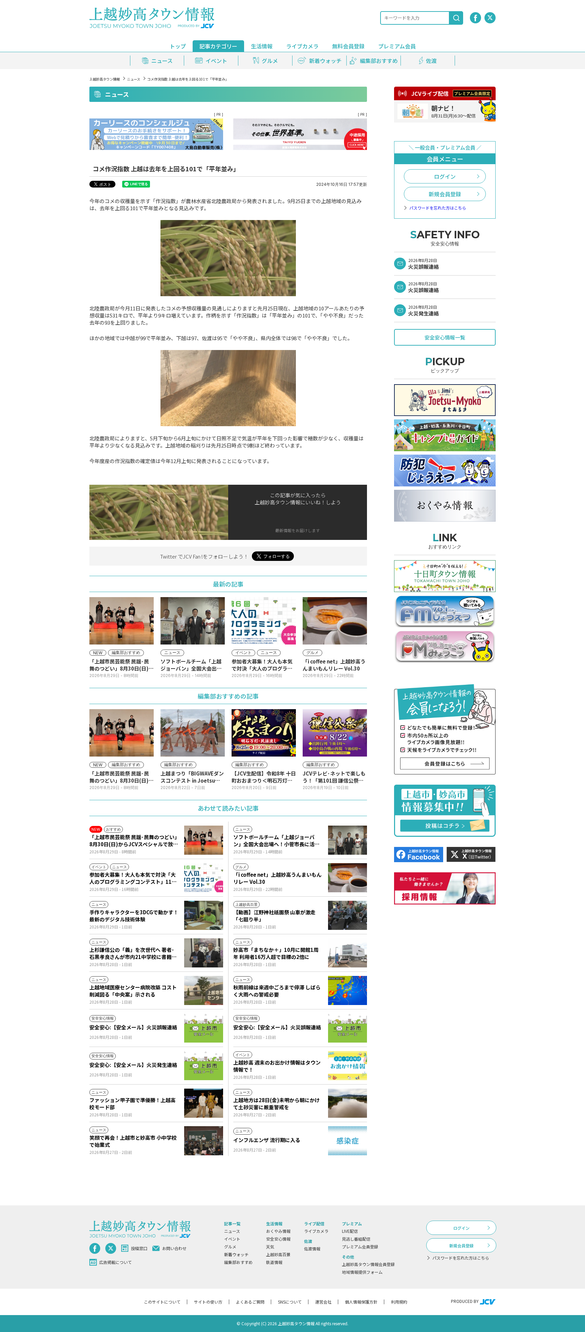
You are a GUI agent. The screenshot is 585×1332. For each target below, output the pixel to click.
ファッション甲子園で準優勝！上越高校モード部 (132, 1103)
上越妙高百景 (278, 1254)
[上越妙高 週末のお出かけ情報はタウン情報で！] (347, 1065)
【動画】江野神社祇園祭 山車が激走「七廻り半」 (274, 916)
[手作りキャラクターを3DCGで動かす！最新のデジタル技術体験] (203, 915)
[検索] (456, 18)
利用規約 (399, 1302)
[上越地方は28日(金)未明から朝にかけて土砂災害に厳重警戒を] (347, 1103)
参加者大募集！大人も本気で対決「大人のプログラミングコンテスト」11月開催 (133, 878)
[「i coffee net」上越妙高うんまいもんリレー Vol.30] (347, 877)
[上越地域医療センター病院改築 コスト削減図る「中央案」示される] (203, 990)
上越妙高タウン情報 (104, 79)
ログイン (445, 176)
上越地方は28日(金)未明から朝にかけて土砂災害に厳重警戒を (276, 1103)
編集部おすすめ (238, 1262)
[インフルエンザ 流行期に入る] (347, 1140)
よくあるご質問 (250, 1302)
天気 (270, 1246)
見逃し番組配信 (356, 1239)
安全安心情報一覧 (445, 337)
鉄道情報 (274, 1262)
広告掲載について (115, 1262)
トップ (178, 46)
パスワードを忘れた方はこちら (437, 208)
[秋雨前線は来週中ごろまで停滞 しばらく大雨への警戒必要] (347, 990)
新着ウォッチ (236, 1254)
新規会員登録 (445, 194)
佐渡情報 (312, 1248)
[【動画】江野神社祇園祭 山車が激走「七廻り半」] (347, 915)
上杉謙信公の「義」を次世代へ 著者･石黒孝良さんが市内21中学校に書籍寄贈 (133, 953)
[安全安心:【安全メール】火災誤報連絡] (203, 1028)
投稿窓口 (139, 1248)
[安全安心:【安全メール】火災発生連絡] (203, 1065)
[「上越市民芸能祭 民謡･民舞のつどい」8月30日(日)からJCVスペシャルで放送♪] (203, 840)
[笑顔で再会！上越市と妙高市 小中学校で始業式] (203, 1140)
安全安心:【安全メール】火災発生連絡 (133, 1064)
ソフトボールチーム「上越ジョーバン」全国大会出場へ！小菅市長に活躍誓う (276, 840)
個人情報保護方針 (361, 1302)
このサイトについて (162, 1302)
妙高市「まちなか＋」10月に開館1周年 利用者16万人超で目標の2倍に (276, 953)
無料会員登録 (348, 46)
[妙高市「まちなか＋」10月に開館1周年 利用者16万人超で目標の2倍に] (347, 952)
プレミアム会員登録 (360, 1246)
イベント (232, 1239)
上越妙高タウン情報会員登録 (368, 1264)
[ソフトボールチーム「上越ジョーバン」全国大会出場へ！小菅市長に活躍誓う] (347, 840)
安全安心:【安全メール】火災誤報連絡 (133, 1027)
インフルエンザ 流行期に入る (266, 1139)
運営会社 (323, 1302)
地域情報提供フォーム (362, 1272)
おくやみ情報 (278, 1231)
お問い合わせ (174, 1248)
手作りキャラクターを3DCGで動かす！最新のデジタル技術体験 (133, 916)
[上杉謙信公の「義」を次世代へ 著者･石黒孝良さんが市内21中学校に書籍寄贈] (203, 952)
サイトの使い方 (208, 1302)
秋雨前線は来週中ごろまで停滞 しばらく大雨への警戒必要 (277, 991)
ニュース (133, 79)
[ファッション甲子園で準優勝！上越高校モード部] (203, 1103)
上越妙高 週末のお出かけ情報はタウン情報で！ (277, 1066)
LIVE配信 (350, 1231)
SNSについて (290, 1302)
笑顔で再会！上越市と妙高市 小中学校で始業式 (133, 1141)
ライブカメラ (302, 46)
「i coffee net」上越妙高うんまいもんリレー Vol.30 (277, 878)
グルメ (230, 1246)
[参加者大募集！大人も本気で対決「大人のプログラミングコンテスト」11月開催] (203, 877)
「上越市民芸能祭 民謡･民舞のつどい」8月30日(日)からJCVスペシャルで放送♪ (133, 840)
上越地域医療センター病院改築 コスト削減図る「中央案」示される (133, 991)
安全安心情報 (278, 1239)
